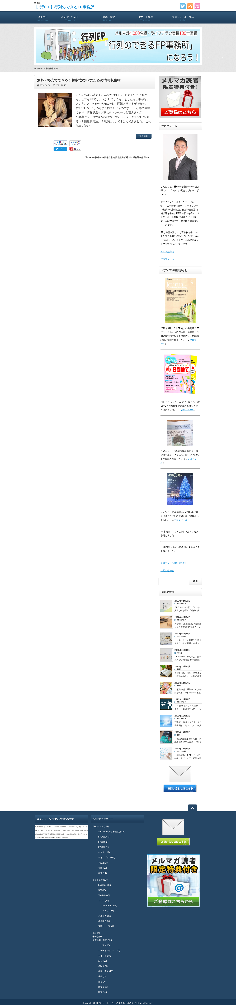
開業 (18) (102, 992)
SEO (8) (102, 890)
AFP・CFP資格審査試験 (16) (111, 831)
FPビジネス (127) (100, 826)
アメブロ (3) (108, 910)
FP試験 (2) (103, 842)
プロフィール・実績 (183, 18)
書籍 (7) (96, 933)
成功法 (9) (103, 966)
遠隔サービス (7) (106, 926)
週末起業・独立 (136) (102, 940)
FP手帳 (95, 157)
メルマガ (42, 18)
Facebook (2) (104, 885)
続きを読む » (144, 136)
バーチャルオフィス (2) (109, 950)
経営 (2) (102, 981)
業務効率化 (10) (105, 971)
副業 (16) (102, 961)
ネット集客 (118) (100, 880)
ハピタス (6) (104, 945)
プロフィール (167, 259)
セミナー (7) (104, 852)
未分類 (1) (97, 936)
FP (90, 157)
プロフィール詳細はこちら (174, 563)
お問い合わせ (167, 570)
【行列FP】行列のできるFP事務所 (64, 7)
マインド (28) (104, 956)
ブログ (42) (103, 900)
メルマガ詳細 (167, 251)
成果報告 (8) (104, 921)
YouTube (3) (104, 895)
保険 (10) (102, 868)
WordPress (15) (109, 905)
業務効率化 (138, 157)
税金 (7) (102, 976)
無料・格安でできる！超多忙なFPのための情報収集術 (79, 80)
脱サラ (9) (103, 987)
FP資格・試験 (107, 18)
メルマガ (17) (104, 916)
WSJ (101, 157)
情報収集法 (109, 157)
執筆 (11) (102, 873)
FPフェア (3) (104, 837)
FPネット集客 (145, 18)
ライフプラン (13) (106, 857)
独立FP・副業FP (70, 18)
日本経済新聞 (121, 157)
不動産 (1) (103, 863)
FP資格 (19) (103, 847)
